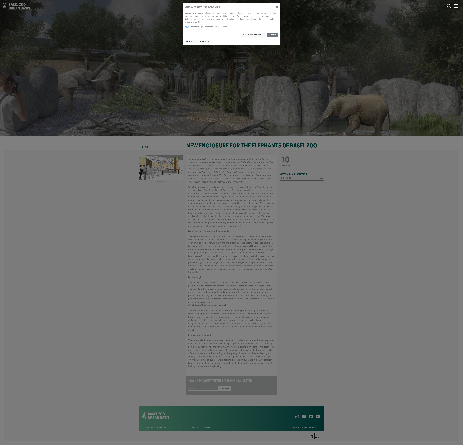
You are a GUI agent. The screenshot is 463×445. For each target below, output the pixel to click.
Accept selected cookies (253, 35)
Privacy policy (204, 41)
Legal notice (191, 41)
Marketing (224, 27)
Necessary (194, 27)
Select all (272, 35)
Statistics (209, 27)
